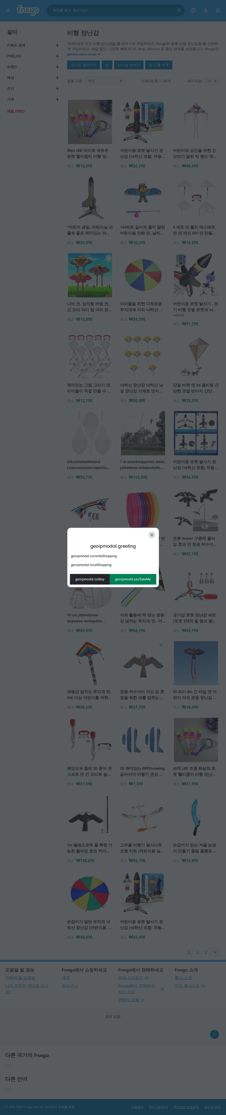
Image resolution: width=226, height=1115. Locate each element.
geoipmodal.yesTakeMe (133, 579)
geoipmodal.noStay (89, 579)
